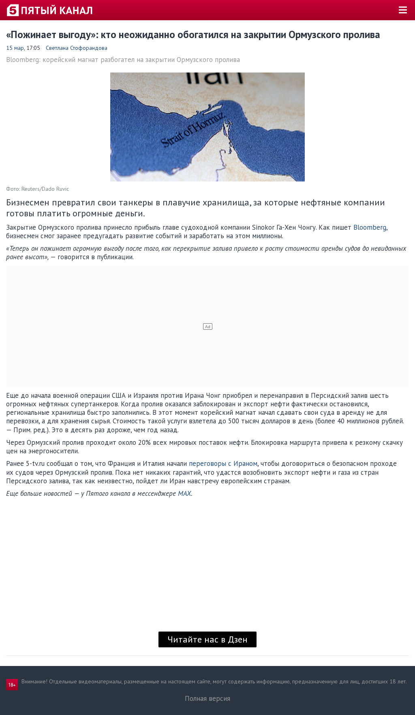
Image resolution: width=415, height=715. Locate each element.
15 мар (15, 47)
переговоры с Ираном (223, 463)
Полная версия (207, 698)
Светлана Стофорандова (76, 47)
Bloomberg (369, 227)
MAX (184, 493)
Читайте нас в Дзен (207, 639)
